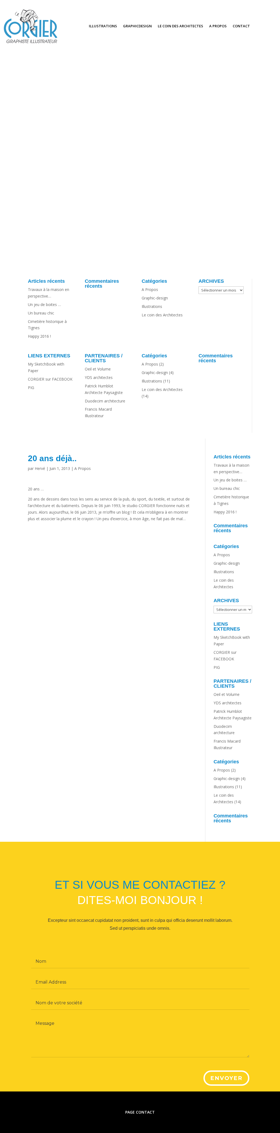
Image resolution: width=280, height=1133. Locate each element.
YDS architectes (99, 377)
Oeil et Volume (98, 369)
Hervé (40, 468)
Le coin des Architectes (180, 25)
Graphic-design (155, 298)
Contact (241, 25)
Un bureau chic (41, 313)
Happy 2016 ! (39, 336)
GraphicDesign (137, 25)
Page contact (140, 1112)
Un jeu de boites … (44, 304)
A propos (218, 25)
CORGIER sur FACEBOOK (50, 379)
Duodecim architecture (105, 401)
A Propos (150, 289)
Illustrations (103, 25)
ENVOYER (226, 1078)
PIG (31, 387)
